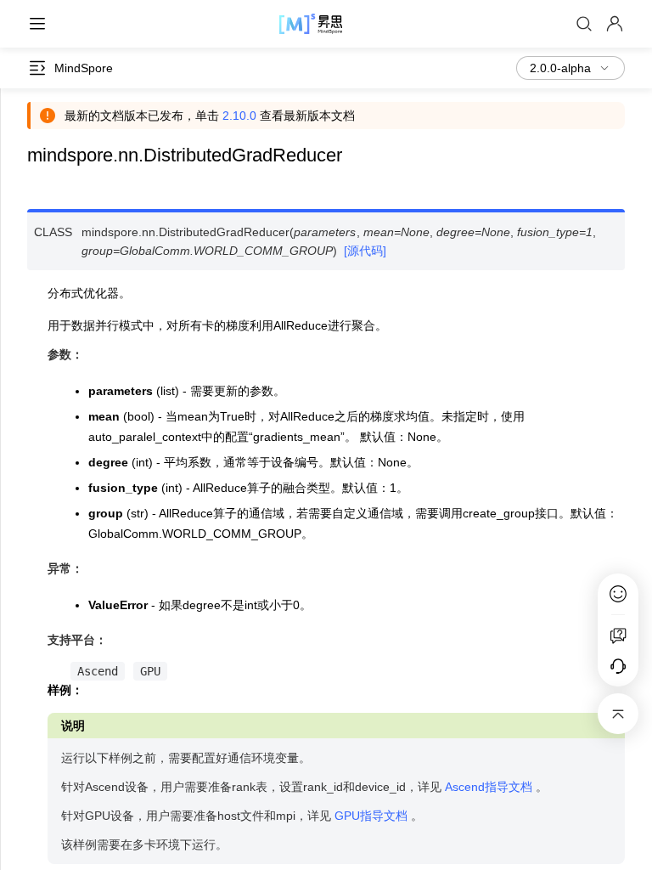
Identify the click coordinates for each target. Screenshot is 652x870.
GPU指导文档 (371, 815)
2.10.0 (239, 115)
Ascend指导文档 (488, 787)
